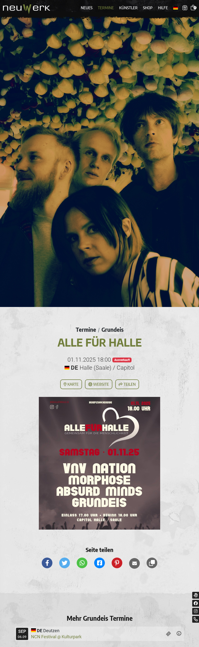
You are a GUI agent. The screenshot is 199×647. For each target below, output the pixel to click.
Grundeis (112, 329)
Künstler (128, 7)
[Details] (179, 634)
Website (100, 384)
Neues (86, 7)
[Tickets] (168, 634)
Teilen (129, 384)
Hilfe (163, 7)
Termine (106, 7)
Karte (72, 384)
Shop (148, 7)
